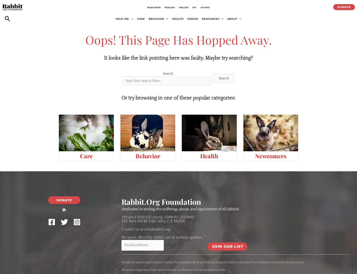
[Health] (209, 133)
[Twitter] (64, 222)
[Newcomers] (270, 133)
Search (168, 73)
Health (209, 156)
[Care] (86, 133)
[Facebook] (51, 222)
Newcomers (270, 156)
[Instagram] (77, 222)
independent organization (150, 269)
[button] (344, 7)
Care (86, 156)
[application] (131, 19)
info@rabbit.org (157, 229)
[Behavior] (147, 133)
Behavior (148, 156)
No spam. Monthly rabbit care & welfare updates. (163, 237)
